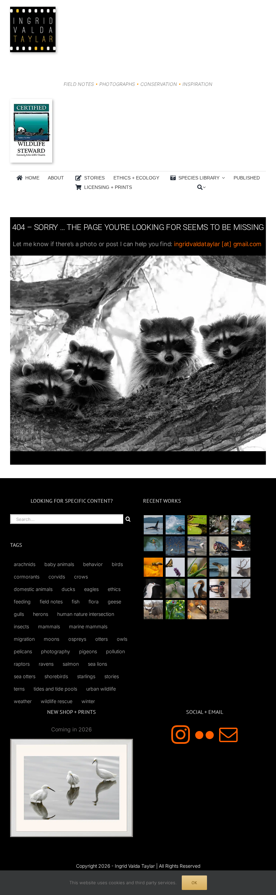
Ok (194, 883)
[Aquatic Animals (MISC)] (241, 543)
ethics (114, 589)
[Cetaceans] (153, 524)
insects (21, 626)
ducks (68, 589)
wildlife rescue (56, 701)
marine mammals (88, 626)
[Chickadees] (197, 609)
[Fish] (197, 546)
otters (101, 639)
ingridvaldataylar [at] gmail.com (218, 243)
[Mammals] (241, 567)
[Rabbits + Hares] (219, 524)
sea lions (97, 664)
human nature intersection (85, 614)
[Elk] (241, 588)
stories (111, 676)
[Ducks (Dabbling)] (219, 588)
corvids (56, 576)
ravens (46, 664)
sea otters (24, 676)
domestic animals (33, 589)
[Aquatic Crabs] (219, 546)
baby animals (59, 564)
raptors (22, 664)
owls (122, 639)
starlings (86, 676)
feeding (22, 601)
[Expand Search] (204, 187)
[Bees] (153, 567)
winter (88, 701)
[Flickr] (204, 734)
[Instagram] (180, 734)
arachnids (24, 564)
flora (94, 601)
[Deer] (153, 609)
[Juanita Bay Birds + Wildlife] (241, 524)
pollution (115, 651)
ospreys (77, 639)
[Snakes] (197, 524)
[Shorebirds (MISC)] (175, 546)
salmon (71, 664)
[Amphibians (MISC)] (153, 543)
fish (75, 601)
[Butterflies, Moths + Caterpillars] (175, 567)
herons (40, 614)
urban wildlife (101, 689)
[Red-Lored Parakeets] (175, 609)
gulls (19, 614)
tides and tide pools (55, 689)
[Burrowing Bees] (219, 609)
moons (51, 639)
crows (81, 576)
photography (55, 651)
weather (23, 701)
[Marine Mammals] (219, 567)
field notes (51, 601)
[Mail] (228, 734)
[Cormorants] (197, 588)
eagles (91, 589)
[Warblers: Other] (197, 567)
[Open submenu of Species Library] (222, 178)
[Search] (200, 187)
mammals (49, 626)
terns (19, 689)
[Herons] (153, 588)
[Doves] (175, 588)
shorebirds (56, 676)
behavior (93, 564)
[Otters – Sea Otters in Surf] (175, 524)
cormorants (26, 576)
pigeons (88, 651)
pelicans (23, 651)
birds (117, 564)
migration (24, 639)
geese (114, 601)
